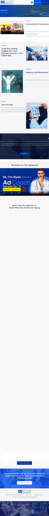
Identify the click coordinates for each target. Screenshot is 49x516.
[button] (32, 2)
